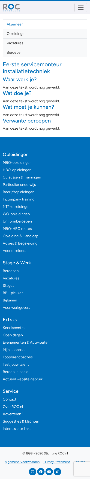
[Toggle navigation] (80, 7)
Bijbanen (10, 300)
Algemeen (15, 24)
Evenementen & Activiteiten (26, 342)
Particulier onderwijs (19, 184)
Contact (9, 399)
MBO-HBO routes (17, 228)
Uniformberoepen (17, 221)
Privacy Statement (56, 462)
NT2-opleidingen (16, 206)
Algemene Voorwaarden (22, 462)
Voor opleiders (14, 250)
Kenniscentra (13, 328)
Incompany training (18, 199)
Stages (8, 285)
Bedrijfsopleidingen (18, 192)
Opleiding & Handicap (20, 236)
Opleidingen (17, 33)
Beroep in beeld (15, 372)
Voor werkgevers (16, 307)
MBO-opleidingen (17, 162)
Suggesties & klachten (21, 421)
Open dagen (13, 335)
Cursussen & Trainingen (22, 177)
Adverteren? (13, 414)
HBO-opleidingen (17, 170)
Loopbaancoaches (18, 357)
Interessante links (17, 428)
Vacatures (15, 43)
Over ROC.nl (13, 406)
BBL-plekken (13, 293)
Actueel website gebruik (23, 379)
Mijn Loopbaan (15, 350)
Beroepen (15, 52)
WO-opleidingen (16, 214)
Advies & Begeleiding (20, 243)
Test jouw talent (16, 364)
